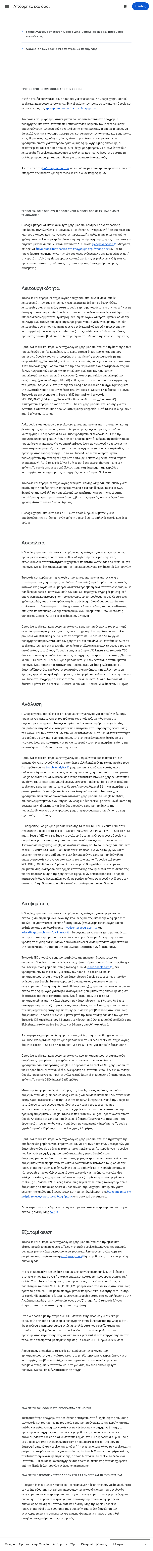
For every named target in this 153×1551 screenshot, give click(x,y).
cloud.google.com (98, 967)
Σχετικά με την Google (34, 1544)
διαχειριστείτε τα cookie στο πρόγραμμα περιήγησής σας (72, 248)
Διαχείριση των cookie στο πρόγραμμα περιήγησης (61, 49)
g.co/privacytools (103, 244)
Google (10, 1544)
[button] (7, 6)
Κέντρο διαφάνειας (94, 1544)
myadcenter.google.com (79, 927)
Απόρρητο (60, 1544)
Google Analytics (56, 767)
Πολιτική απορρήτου (55, 168)
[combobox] (130, 1544)
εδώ (52, 1212)
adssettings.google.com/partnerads (44, 932)
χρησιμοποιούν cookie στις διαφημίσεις (71, 108)
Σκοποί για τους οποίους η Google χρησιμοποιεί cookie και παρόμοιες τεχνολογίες (74, 34)
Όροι (74, 1544)
